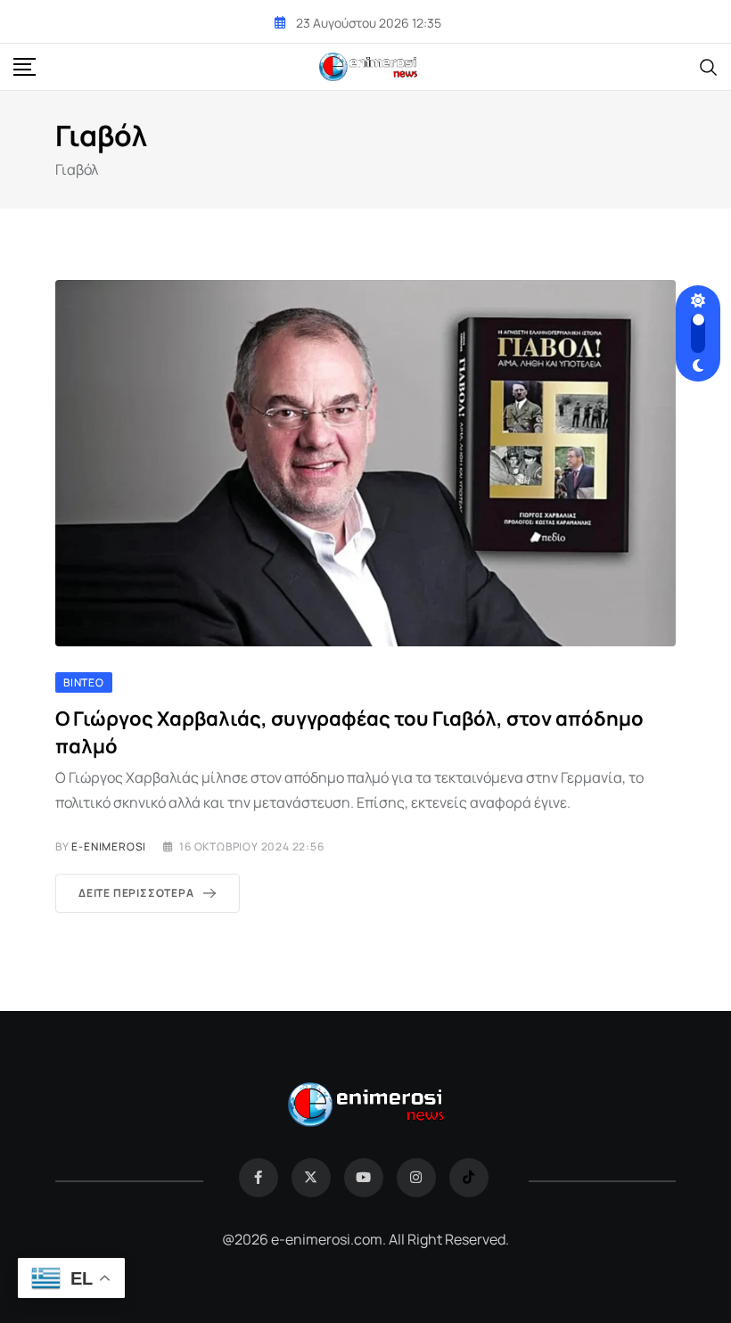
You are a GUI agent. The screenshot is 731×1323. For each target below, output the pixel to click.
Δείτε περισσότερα (136, 892)
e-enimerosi (108, 846)
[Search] (709, 66)
